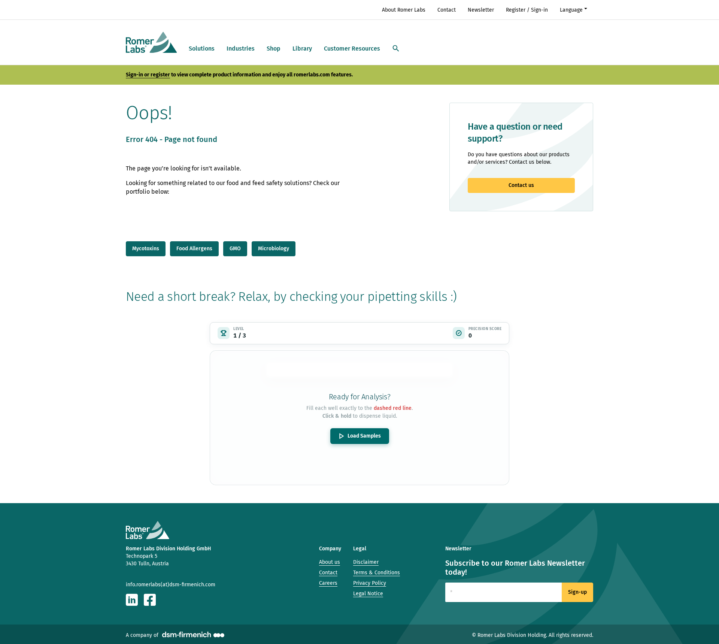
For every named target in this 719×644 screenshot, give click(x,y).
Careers (328, 583)
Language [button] (571, 10)
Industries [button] (241, 48)
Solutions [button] (202, 48)
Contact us (521, 185)
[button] (396, 49)
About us (329, 562)
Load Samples (364, 436)
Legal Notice (368, 593)
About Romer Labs (403, 10)
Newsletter (481, 10)
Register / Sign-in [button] (527, 10)
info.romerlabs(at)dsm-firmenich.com (170, 584)
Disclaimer (366, 562)
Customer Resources (352, 48)
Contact (446, 10)
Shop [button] (273, 48)
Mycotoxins (145, 248)
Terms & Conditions (376, 572)
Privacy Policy (369, 583)
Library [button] (302, 48)
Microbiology (273, 248)
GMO (235, 248)
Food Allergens (194, 248)
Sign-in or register (148, 75)
